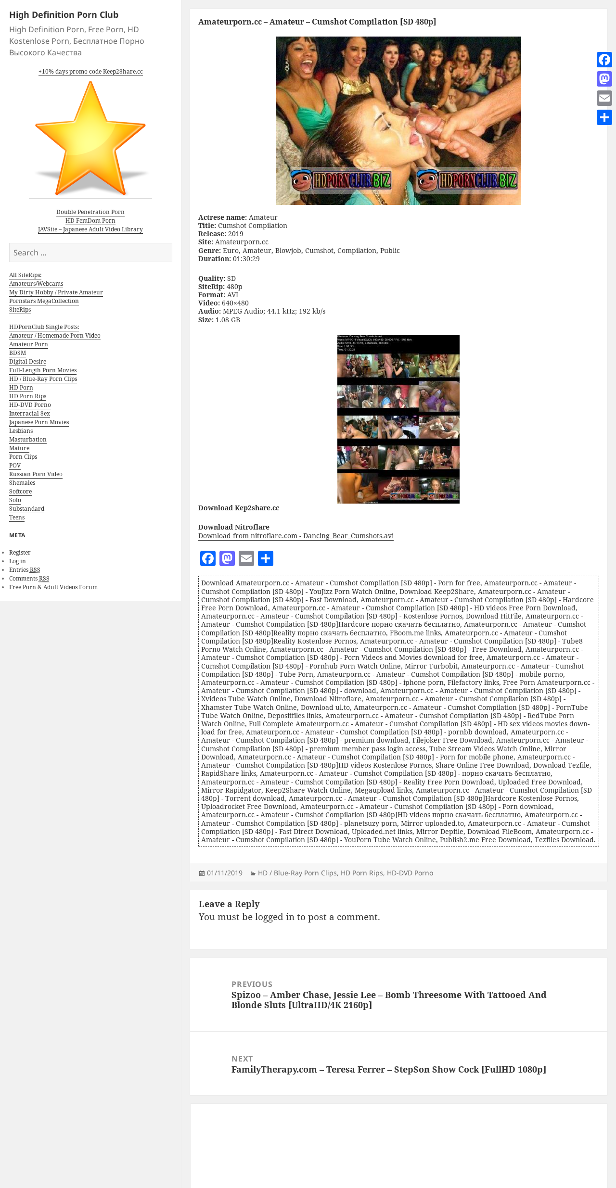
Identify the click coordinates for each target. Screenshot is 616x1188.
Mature (19, 448)
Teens (17, 517)
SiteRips (20, 309)
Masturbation (28, 439)
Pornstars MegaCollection (44, 301)
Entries (24, 570)
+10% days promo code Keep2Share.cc (90, 71)
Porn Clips (23, 457)
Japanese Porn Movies (39, 422)
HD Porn (21, 387)
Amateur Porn (28, 344)
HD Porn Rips (27, 396)
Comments (29, 578)
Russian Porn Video (36, 474)
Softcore (20, 491)
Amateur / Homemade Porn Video (55, 335)
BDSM (17, 353)
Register (20, 552)
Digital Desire (27, 361)
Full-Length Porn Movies (43, 370)
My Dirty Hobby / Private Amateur (56, 292)
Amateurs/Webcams (36, 283)
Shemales (22, 483)
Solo (15, 500)
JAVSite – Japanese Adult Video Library (90, 229)
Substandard (26, 509)
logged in (275, 916)
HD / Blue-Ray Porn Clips (43, 379)
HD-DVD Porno (30, 405)
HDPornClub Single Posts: (44, 327)
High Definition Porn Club (63, 14)
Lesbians (21, 431)
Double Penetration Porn (90, 212)
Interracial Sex (29, 413)
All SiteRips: (25, 275)
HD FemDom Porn (90, 220)
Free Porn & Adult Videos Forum (53, 587)
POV (15, 465)
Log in (17, 561)
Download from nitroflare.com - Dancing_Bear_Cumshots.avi (296, 535)
